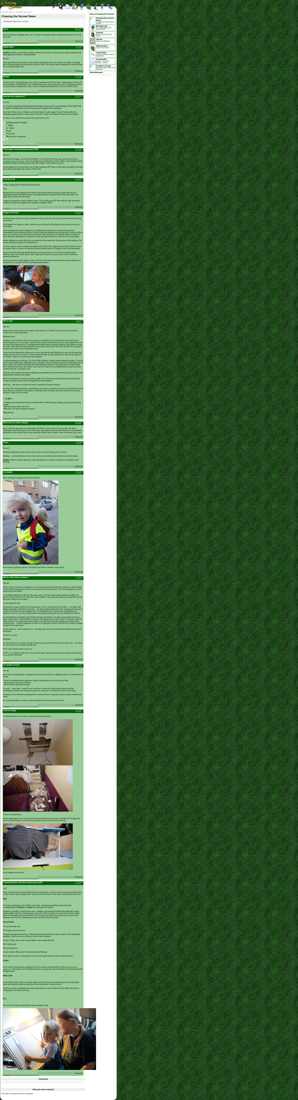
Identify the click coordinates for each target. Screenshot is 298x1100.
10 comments (6, 419)
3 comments (6, 468)
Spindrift (44, 969)
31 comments (6, 661)
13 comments (6, 573)
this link (60, 163)
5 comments (6, 92)
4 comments (6, 73)
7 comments (6, 43)
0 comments (6, 175)
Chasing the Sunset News (24, 12)
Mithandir (79, 41)
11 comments (6, 145)
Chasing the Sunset (7, 12)
